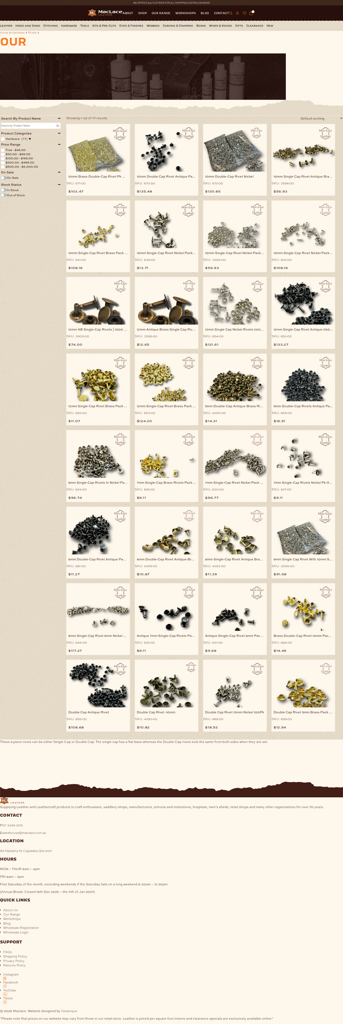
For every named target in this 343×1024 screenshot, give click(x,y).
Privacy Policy (14, 960)
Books (201, 25)
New (270, 25)
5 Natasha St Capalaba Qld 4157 (27, 850)
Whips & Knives (220, 25)
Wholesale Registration (21, 927)
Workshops (185, 13)
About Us (10, 910)
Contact (221, 13)
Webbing (153, 25)
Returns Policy (14, 965)
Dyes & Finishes (131, 25)
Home (4, 32)
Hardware (69, 25)
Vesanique (69, 1011)
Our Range (161, 13)
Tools (84, 25)
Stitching (50, 25)
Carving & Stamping (178, 25)
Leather (6, 25)
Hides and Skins (27, 25)
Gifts (239, 25)
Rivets (32, 32)
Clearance (254, 25)
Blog (205, 13)
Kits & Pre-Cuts (104, 25)
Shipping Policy (15, 956)
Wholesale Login (16, 932)
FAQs (7, 952)
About (127, 13)
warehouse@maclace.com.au (24, 832)
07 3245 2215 (12, 825)
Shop (142, 13)
